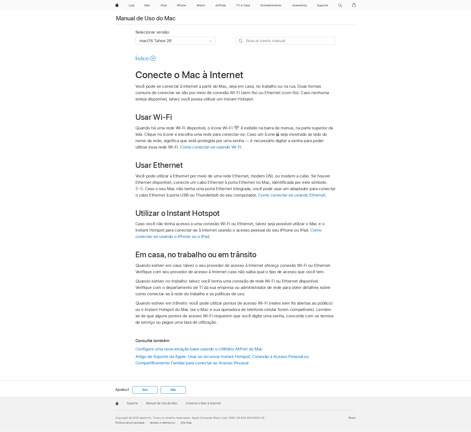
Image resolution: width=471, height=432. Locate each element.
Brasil (352, 418)
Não (173, 390)
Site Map (186, 422)
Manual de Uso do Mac (145, 18)
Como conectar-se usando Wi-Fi (210, 147)
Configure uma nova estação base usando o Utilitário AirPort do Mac (199, 348)
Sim (144, 390)
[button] (340, 5)
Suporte (132, 403)
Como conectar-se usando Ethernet (291, 195)
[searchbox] (286, 41)
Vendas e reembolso (162, 422)
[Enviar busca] (241, 41)
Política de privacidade (129, 422)
